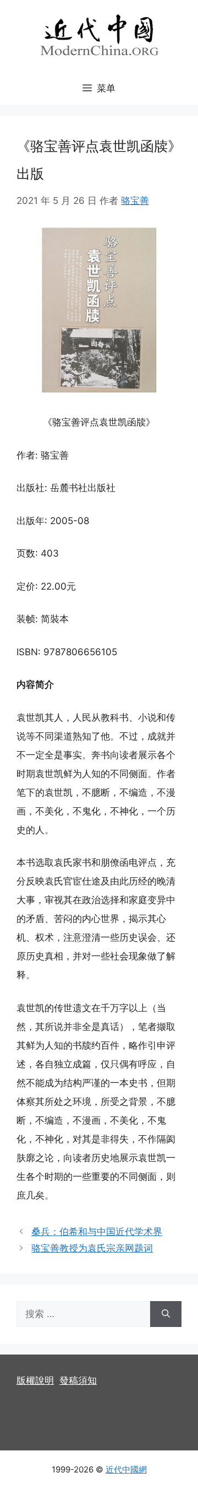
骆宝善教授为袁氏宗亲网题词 (92, 1248)
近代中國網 (126, 1469)
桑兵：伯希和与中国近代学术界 (96, 1231)
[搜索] (166, 1314)
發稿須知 (78, 1380)
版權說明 (35, 1380)
